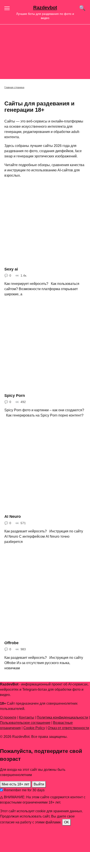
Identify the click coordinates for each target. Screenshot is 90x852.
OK (66, 822)
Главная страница (14, 87)
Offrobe (11, 643)
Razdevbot (45, 7)
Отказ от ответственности (68, 728)
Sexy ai (11, 269)
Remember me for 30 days (24, 790)
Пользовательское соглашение (25, 723)
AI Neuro (12, 516)
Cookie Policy (34, 728)
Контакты (26, 717)
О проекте (8, 717)
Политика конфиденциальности (62, 717)
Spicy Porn (14, 395)
